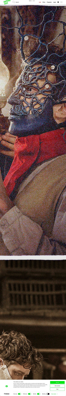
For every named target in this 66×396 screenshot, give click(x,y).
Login (54, 2)
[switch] (29, 394)
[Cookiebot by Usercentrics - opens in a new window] (6, 394)
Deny (57, 389)
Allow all (57, 382)
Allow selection (57, 385)
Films (44, 2)
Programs (49, 2)
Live (40, 2)
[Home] (7, 2)
